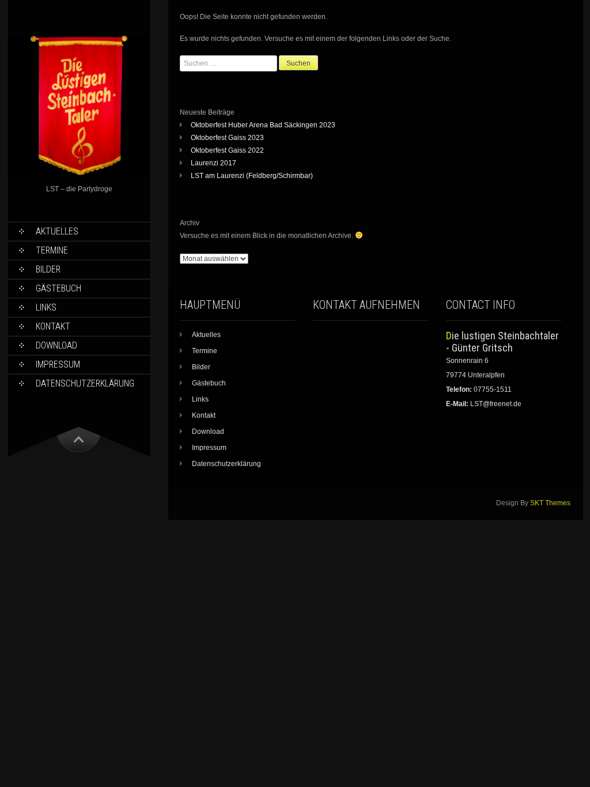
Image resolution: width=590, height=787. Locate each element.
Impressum (58, 364)
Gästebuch (58, 288)
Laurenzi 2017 (213, 163)
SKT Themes (550, 503)
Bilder (48, 269)
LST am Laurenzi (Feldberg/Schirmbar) (252, 176)
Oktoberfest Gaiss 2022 (227, 150)
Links (46, 307)
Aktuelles (57, 231)
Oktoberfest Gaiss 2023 (227, 138)
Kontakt (53, 326)
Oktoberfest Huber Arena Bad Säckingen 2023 (263, 125)
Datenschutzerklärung (85, 383)
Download (56, 345)
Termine (52, 250)
